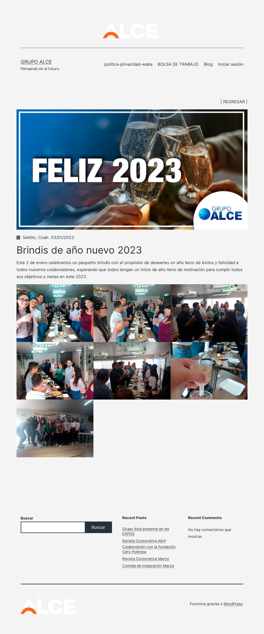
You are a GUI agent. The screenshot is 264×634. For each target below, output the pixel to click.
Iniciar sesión (230, 64)
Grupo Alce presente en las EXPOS (145, 531)
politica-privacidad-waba (128, 64)
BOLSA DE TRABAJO (178, 64)
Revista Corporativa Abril (144, 541)
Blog (208, 64)
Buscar (27, 518)
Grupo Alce (36, 62)
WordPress (233, 604)
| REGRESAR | (234, 101)
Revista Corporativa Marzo (145, 559)
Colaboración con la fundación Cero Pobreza (149, 549)
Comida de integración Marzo (148, 566)
